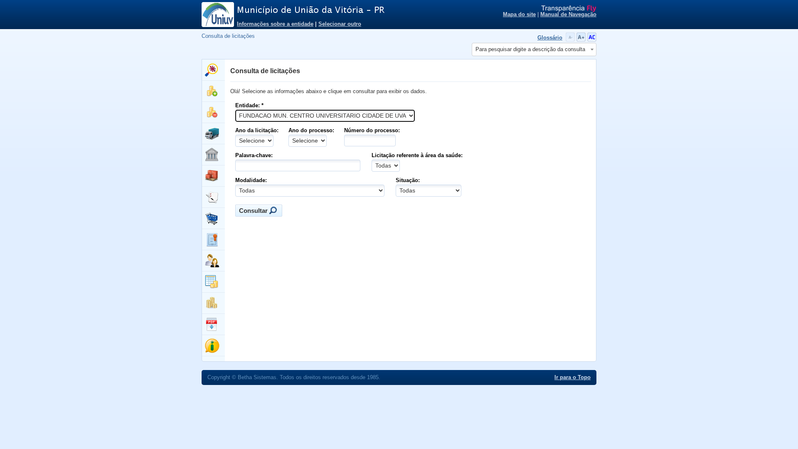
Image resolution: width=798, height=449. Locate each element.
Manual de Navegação (568, 14)
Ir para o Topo (572, 377)
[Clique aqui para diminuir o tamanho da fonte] (571, 40)
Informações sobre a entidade (275, 24)
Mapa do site (519, 14)
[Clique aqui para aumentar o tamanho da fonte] (581, 40)
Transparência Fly (568, 8)
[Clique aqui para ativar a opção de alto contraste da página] (591, 40)
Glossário (549, 38)
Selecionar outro (339, 24)
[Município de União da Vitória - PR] (341, 10)
